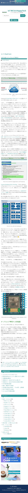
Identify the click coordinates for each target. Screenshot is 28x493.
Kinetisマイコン (8, 406)
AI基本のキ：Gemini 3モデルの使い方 (11, 380)
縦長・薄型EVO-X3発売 (8, 385)
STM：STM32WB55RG (6, 117)
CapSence (14, 365)
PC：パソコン (6, 424)
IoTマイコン (3, 366)
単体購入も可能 (19, 287)
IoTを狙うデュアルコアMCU (9, 57)
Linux (5, 428)
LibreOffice (7, 426)
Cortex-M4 (17, 366)
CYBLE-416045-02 (15, 284)
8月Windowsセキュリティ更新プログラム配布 (13, 376)
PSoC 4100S (23, 363)
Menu (15, 20)
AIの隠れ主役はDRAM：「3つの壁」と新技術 (13, 387)
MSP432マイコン (8, 412)
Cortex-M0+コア (8, 363)
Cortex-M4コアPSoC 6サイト (13, 98)
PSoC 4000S (9, 365)
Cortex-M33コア (8, 419)
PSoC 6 (12, 366)
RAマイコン (7, 401)
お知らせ (5, 432)
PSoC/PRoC (8, 366)
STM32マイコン (18, 362)
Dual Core (24, 365)
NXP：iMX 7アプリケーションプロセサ (10, 137)
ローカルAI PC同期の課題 (9, 391)
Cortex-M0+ (19, 365)
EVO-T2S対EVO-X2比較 (8, 389)
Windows (6, 430)
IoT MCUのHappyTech (17, 11)
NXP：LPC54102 (19, 116)
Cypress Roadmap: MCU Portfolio (9, 184)
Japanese (18, 1)
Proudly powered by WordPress (8, 490)
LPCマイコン (12, 362)
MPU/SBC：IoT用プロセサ (9, 423)
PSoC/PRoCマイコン (9, 410)
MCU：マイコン (6, 362)
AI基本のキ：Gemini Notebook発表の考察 (13, 382)
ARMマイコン (3, 365)
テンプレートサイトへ (19, 2)
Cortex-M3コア (8, 417)
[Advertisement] (14, 38)
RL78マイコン (7, 402)
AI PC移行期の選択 (7, 383)
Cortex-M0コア (8, 415)
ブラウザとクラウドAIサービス (10, 374)
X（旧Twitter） (14, 486)
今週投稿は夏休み (7, 378)
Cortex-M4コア (15, 363)
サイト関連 (6, 433)
